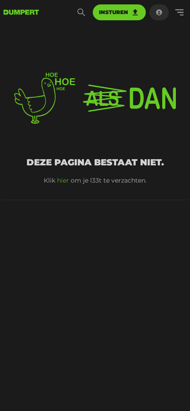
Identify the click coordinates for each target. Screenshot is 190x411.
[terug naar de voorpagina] (21, 12)
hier (63, 180)
